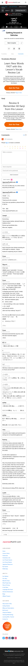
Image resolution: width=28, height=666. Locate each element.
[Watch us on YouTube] (7, 638)
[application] (14, 21)
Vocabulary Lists (6, 557)
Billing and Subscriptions (8, 608)
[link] (2, 10)
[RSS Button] (2, 139)
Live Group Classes (7, 562)
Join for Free (14, 88)
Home (4, 551)
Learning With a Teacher (8, 616)
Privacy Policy (10, 657)
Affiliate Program (6, 596)
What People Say (7, 583)
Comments (20, 54)
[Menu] (2, 2)
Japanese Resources (8, 564)
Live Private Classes (7, 560)
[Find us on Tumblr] (12, 638)
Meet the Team (6, 580)
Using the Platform (7, 612)
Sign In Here (19, 92)
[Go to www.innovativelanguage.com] (14, 651)
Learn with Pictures (13, 6)
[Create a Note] (14, 48)
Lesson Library (4, 6)
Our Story (5, 578)
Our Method (5, 576)
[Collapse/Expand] (14, 134)
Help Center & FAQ (7, 603)
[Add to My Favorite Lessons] (9, 48)
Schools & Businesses (8, 591)
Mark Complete (12, 43)
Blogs (4, 594)
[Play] (7, 27)
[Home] (13, 3)
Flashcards (5, 555)
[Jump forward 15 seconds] (11, 27)
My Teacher (5, 566)
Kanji (12, 54)
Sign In (7, 142)
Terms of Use (17, 657)
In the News (5, 587)
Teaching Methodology (8, 614)
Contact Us (5, 619)
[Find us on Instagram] (15, 638)
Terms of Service (20, 661)
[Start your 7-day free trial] (7, 626)
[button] (25, 2)
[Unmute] (21, 27)
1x (16, 26)
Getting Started (6, 605)
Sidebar (21, 10)
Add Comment (14, 174)
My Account (5, 610)
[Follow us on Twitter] (4, 638)
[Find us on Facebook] (10, 638)
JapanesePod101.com (19, 655)
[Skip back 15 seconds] (3, 27)
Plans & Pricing (6, 585)
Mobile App (5, 568)
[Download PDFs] (19, 48)
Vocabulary (4, 54)
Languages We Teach (8, 589)
